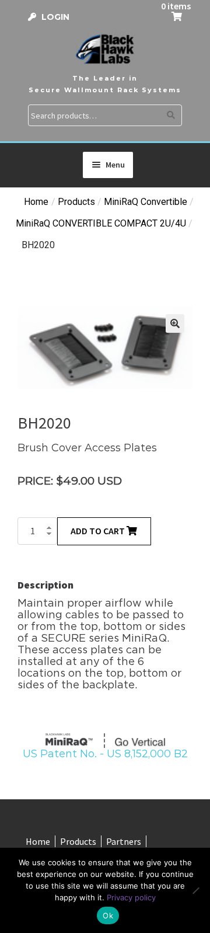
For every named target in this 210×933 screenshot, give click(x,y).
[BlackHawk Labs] (105, 48)
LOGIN (55, 17)
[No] (195, 890)
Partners (123, 841)
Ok (108, 915)
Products (78, 841)
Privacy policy (131, 897)
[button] (175, 323)
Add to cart (99, 531)
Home (36, 201)
